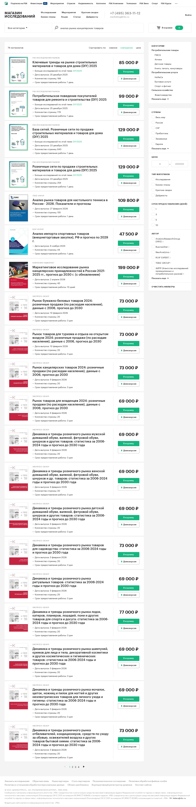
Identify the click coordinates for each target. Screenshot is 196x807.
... (176, 2)
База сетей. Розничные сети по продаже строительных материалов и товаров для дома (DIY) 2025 (67, 133)
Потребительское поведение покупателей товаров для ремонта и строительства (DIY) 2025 (69, 98)
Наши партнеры (60, 781)
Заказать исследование (17, 781)
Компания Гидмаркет (43, 263)
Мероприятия (69, 12)
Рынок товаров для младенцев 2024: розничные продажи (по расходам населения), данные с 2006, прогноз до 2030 (68, 404)
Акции (64, 17)
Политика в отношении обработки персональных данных (34, 785)
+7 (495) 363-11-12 (125, 13)
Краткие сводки (89, 12)
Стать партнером (81, 781)
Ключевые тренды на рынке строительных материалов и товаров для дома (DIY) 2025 (64, 64)
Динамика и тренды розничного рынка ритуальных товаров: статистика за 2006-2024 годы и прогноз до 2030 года (68, 582)
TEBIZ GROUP (163, 262)
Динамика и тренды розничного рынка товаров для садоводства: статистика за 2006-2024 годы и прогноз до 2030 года (69, 549)
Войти (188, 15)
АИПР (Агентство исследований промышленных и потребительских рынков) (172, 270)
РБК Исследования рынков (46, 58)
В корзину (128, 72)
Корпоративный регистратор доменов (112, 785)
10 (157, 224)
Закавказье (161, 138)
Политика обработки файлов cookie (148, 781)
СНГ (158, 127)
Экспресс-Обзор (40, 296)
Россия (159, 122)
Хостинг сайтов (143, 785)
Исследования (48, 12)
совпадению (126, 47)
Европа (159, 143)
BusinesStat (162, 246)
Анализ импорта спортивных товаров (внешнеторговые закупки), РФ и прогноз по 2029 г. (70, 237)
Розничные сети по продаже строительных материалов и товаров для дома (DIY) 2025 (65, 168)
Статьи (77, 17)
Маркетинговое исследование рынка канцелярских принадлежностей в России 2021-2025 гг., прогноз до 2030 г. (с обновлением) (68, 271)
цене (138, 47)
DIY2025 (77, 70)
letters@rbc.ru (179, 797)
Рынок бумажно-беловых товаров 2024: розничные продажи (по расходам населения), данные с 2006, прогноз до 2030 (67, 304)
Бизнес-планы (48, 17)
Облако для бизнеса (78, 785)
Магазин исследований (20, 14)
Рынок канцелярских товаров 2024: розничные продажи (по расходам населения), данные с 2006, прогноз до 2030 (68, 371)
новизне (113, 47)
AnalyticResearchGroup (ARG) (168, 240)
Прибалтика (162, 133)
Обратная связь (40, 781)
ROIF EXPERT (163, 257)
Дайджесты (92, 17)
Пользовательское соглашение (109, 781)
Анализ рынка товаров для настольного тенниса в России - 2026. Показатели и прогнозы (70, 202)
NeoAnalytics (163, 251)
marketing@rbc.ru (119, 17)
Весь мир (160, 117)
